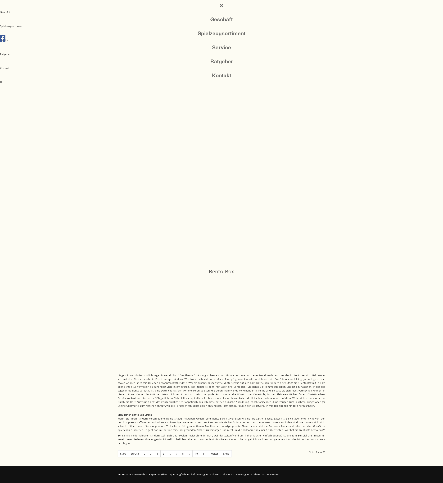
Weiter (214, 453)
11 (204, 453)
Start (123, 453)
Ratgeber (5, 54)
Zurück (135, 453)
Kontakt (4, 68)
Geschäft (5, 12)
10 (196, 453)
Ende (226, 453)
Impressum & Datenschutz (133, 474)
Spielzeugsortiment (11, 26)
